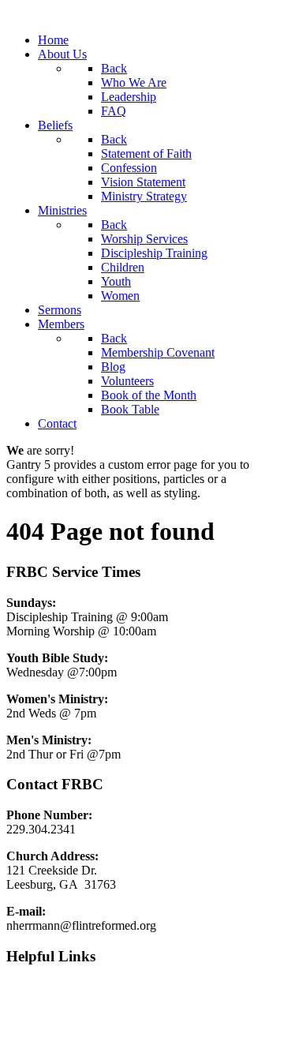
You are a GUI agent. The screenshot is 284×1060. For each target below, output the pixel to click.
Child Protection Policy (64, 1040)
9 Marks (26, 986)
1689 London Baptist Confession (88, 1013)
